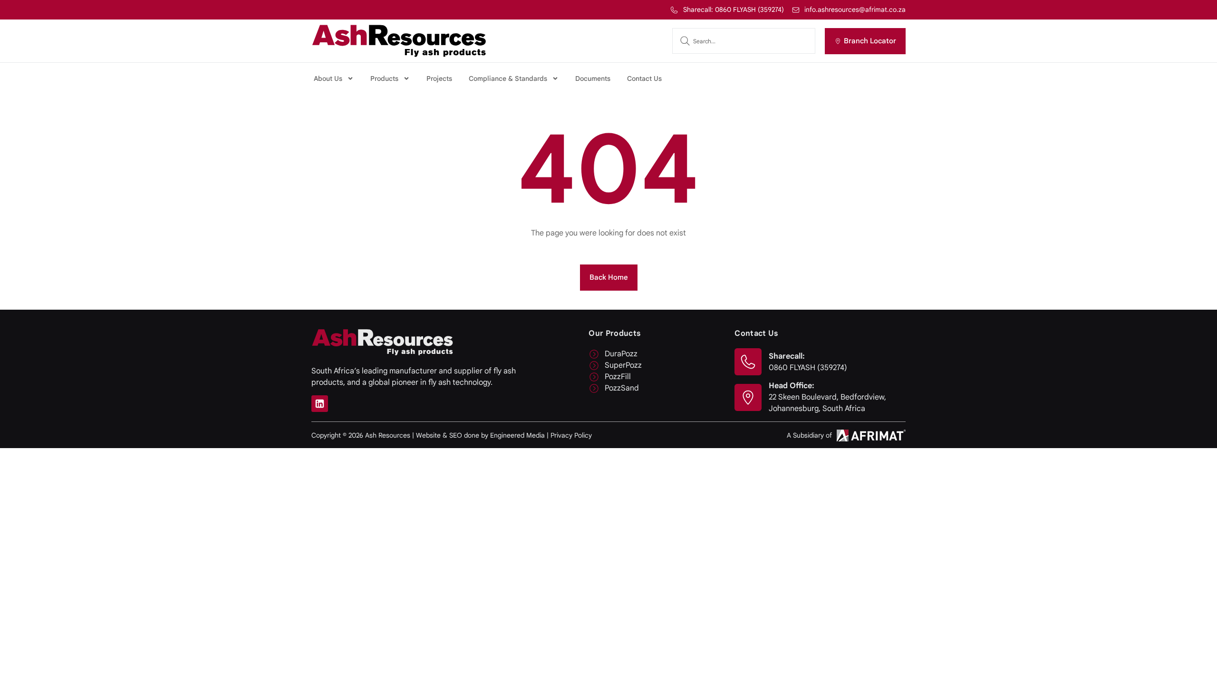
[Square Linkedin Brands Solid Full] (319, 403)
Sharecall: (787, 356)
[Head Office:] (748, 397)
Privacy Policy (571, 435)
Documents (592, 78)
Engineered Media (517, 435)
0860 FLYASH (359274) (808, 367)
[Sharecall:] (748, 361)
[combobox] (743, 41)
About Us (328, 78)
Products (384, 78)
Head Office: (791, 386)
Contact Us (644, 78)
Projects (439, 78)
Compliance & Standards (508, 78)
